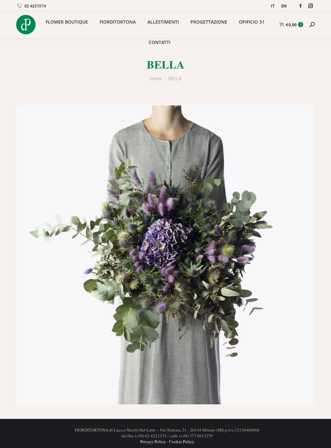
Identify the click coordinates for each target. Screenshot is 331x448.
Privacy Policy (153, 441)
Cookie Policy (181, 441)
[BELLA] (165, 254)
